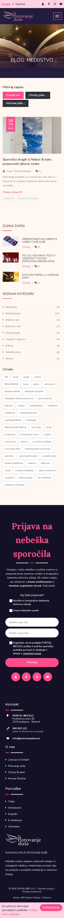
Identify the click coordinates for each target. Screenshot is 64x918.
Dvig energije (12, 332)
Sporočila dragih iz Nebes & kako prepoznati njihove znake (27, 161)
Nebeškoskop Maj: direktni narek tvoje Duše (39, 240)
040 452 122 (19, 728)
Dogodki (12, 814)
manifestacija (36, 405)
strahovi (32, 463)
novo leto (36, 427)
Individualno (15, 807)
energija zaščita (12, 391)
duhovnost (49, 384)
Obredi (9, 358)
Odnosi (9, 345)
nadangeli (31, 420)
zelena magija (25, 477)
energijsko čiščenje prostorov (19, 398)
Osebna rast (12, 320)
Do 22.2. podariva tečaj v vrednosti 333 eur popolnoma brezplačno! (38, 258)
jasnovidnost (45, 398)
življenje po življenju (14, 484)
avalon (37, 377)
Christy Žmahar (22, 171)
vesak (7, 470)
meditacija (10, 412)
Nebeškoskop (13, 352)
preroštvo (9, 456)
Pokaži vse (13, 95)
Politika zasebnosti (32, 891)
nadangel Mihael (13, 420)
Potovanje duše (16, 766)
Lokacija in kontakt (18, 759)
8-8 (6, 377)
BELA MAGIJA (11, 384)
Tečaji (11, 801)
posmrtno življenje (28, 198)
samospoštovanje (28, 456)
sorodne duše (49, 456)
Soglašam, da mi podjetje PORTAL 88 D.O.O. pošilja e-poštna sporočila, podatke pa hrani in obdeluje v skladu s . (33, 648)
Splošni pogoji (45, 888)
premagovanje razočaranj (37, 448)
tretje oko (45, 463)
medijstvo (9, 198)
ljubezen (9, 405)
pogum (47, 434)
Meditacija (11, 307)
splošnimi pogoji (32, 653)
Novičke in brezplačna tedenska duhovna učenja (31, 602)
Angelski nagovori (15, 339)
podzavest (10, 434)
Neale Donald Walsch (16, 427)
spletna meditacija (14, 463)
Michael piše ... (15, 103)
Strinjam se (51, 907)
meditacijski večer (28, 412)
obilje (49, 427)
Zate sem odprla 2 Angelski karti (40, 276)
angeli (26, 377)
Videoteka (14, 826)
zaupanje (9, 477)
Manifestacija (12, 313)
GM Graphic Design (30, 897)
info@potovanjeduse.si (26, 738)
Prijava (32, 662)
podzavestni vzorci (29, 434)
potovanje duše (12, 448)
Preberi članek (11, 192)
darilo (36, 384)
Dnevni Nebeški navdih (26, 610)
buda (25, 384)
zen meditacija (44, 477)
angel (15, 377)
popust (24, 441)
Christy (26, 247)
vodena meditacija (24, 470)
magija (21, 405)
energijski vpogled (34, 391)
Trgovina (20, 4)
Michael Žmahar (17, 778)
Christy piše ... (38, 95)
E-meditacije (15, 820)
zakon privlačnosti (47, 470)
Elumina (47, 897)
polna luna (10, 441)
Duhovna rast (13, 326)
